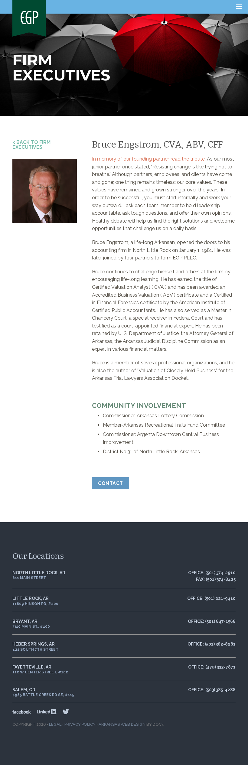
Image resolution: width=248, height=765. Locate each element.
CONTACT (110, 483)
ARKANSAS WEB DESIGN (122, 724)
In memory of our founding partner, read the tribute (148, 159)
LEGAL (55, 724)
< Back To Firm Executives (31, 144)
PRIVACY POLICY (80, 724)
